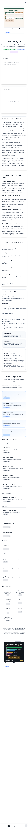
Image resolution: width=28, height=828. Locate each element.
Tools (6, 38)
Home (2, 38)
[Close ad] (26, 825)
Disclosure (18, 641)
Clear (23, 58)
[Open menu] (25, 2)
